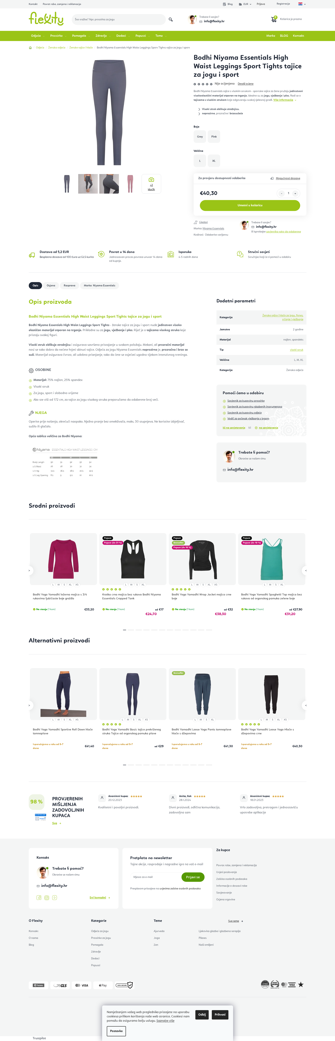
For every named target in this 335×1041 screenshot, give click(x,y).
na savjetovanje (268, 427)
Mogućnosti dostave (288, 178)
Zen (156, 945)
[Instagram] (46, 897)
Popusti (95, 965)
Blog (230, 4)
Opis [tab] (35, 285)
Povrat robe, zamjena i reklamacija (62, 4)
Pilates (203, 938)
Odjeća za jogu (100, 931)
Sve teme (233, 921)
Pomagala (97, 945)
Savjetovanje (224, 892)
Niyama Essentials (213, 228)
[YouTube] (54, 897)
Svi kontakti (98, 897)
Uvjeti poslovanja (226, 872)
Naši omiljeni (206, 945)
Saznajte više (165, 1020)
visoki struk (296, 349)
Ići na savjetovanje (234, 427)
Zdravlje (96, 951)
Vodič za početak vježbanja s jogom (248, 418)
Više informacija (283, 100)
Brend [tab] (103, 285)
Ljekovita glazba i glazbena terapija (220, 931)
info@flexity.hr (214, 21)
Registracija (283, 4)
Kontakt (33, 4)
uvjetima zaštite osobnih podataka (180, 888)
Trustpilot (39, 1038)
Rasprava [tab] (69, 285)
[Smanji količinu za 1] (281, 193)
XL (70, 584)
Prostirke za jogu (101, 938)
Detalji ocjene (245, 83)
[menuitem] (38, 36)
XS (76, 584)
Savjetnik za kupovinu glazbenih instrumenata (254, 406)
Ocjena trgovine (225, 899)
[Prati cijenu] (216, 222)
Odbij (202, 1014)
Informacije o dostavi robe (231, 886)
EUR (245, 4)
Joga (157, 938)
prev (28, 570)
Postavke (116, 1031)
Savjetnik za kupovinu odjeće (244, 412)
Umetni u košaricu (250, 205)
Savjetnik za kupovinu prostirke (246, 400)
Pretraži (171, 19)
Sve (54, 823)
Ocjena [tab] (51, 285)
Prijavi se (193, 877)
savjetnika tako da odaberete (283, 231)
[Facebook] (39, 897)
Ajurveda (159, 931)
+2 (151, 187)
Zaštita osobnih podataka (231, 879)
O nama (33, 938)
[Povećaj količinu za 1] (295, 193)
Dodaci (95, 958)
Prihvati (220, 1015)
